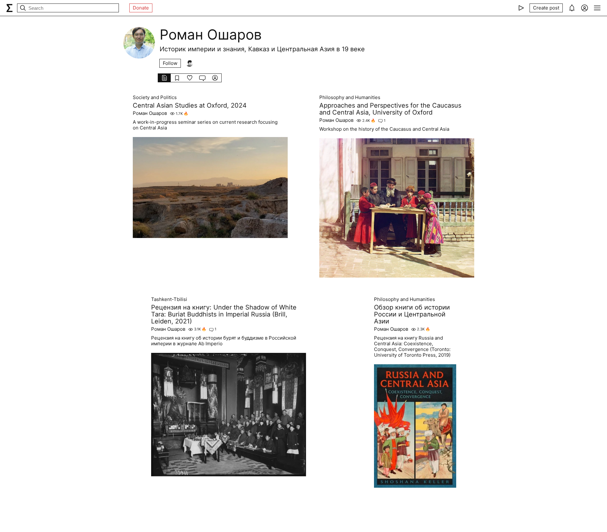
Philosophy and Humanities (349, 97)
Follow (170, 63)
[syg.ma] (9, 8)
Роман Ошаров (150, 113)
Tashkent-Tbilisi (169, 299)
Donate (141, 8)
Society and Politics (155, 97)
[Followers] (189, 63)
